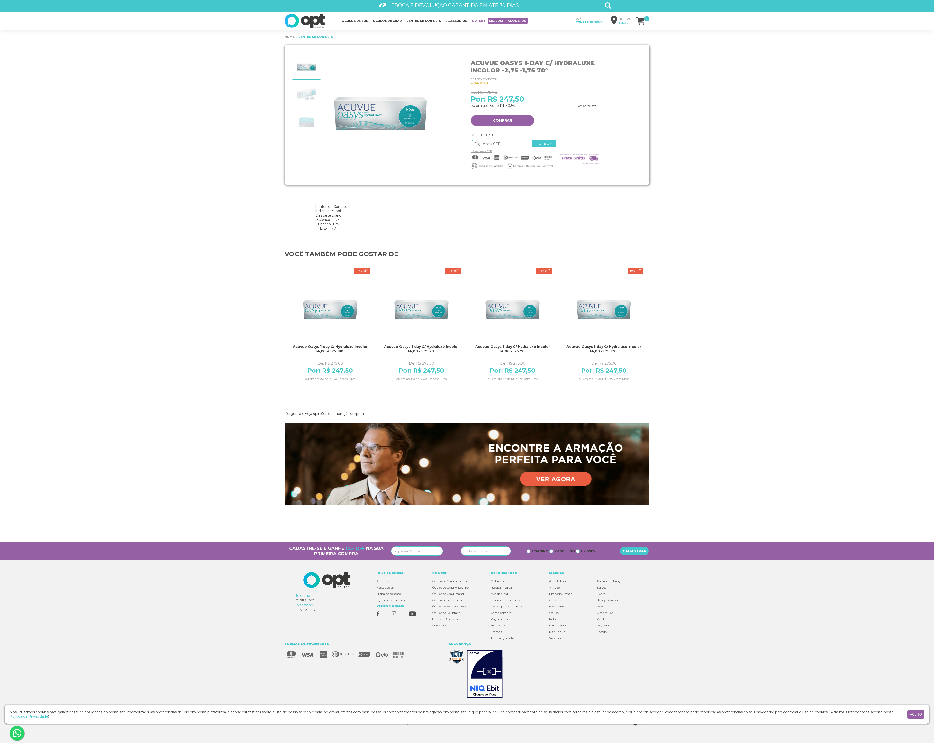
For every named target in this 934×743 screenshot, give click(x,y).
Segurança (498, 625)
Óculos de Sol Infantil (446, 613)
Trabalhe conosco (389, 594)
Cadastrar (634, 551)
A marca (383, 581)
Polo (552, 619)
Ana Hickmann (560, 581)
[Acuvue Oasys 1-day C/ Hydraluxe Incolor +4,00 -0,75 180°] (330, 309)
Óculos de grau (387, 21)
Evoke (601, 594)
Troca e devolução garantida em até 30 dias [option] (455, 5)
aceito (916, 714)
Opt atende (499, 581)
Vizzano (555, 638)
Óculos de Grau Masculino (450, 587)
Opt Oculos (605, 613)
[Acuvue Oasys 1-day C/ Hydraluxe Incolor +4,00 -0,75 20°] (421, 309)
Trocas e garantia (503, 638)
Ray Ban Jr (557, 632)
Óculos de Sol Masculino (449, 606)
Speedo (602, 632)
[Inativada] (486, 674)
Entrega (496, 632)
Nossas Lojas (385, 587)
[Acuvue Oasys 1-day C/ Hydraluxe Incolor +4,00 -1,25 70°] (512, 309)
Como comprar (501, 613)
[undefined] (380, 113)
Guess (553, 600)
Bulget (601, 587)
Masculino (564, 551)
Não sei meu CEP (481, 151)
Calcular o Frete (501, 143)
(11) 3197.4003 (305, 600)
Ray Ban (603, 625)
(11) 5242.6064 (305, 610)
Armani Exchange (609, 581)
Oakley (554, 613)
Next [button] (650, 337)
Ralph (601, 619)
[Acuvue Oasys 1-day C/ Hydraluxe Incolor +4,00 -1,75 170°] (603, 309)
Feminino (539, 551)
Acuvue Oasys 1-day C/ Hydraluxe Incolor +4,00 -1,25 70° (512, 348)
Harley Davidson (608, 600)
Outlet (478, 21)
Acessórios (456, 21)
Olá (589, 20)
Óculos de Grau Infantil (448, 594)
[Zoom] (306, 67)
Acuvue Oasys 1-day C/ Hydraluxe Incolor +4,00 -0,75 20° (421, 348)
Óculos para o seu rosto (507, 606)
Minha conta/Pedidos (505, 600)
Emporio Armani (561, 594)
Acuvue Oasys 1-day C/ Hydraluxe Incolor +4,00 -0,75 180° (330, 348)
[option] (306, 67)
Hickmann (556, 606)
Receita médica (501, 587)
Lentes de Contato (445, 619)
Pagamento (499, 619)
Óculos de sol (355, 21)
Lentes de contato (424, 21)
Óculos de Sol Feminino (448, 600)
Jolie (600, 606)
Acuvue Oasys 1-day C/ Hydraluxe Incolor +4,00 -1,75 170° (603, 348)
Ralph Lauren (558, 625)
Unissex (588, 551)
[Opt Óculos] (305, 20)
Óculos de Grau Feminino (450, 581)
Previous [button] (283, 337)
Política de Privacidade (29, 716)
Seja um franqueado (508, 21)
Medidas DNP (500, 594)
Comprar (502, 120)
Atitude (554, 587)
